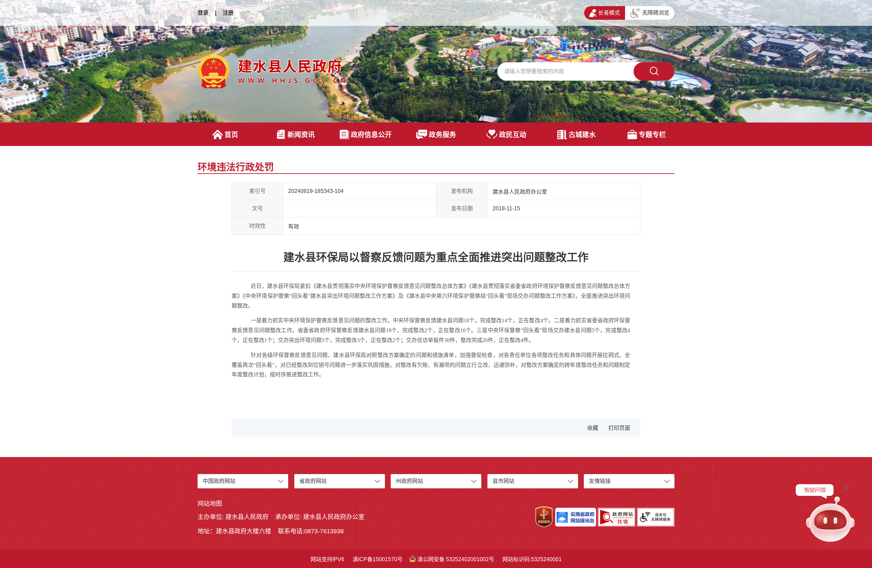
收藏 (592, 428)
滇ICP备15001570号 (378, 559)
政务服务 (442, 135)
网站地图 (210, 503)
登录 (203, 13)
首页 (231, 135)
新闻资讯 (301, 135)
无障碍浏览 (655, 13)
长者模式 (609, 13)
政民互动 (512, 135)
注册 (228, 13)
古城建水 (582, 135)
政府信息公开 (371, 135)
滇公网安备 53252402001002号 (455, 559)
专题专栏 (652, 135)
